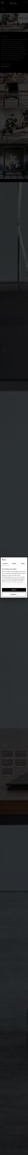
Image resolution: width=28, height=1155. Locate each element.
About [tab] (23, 563)
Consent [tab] (5, 563)
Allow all (14, 589)
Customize (13, 594)
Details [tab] (14, 563)
